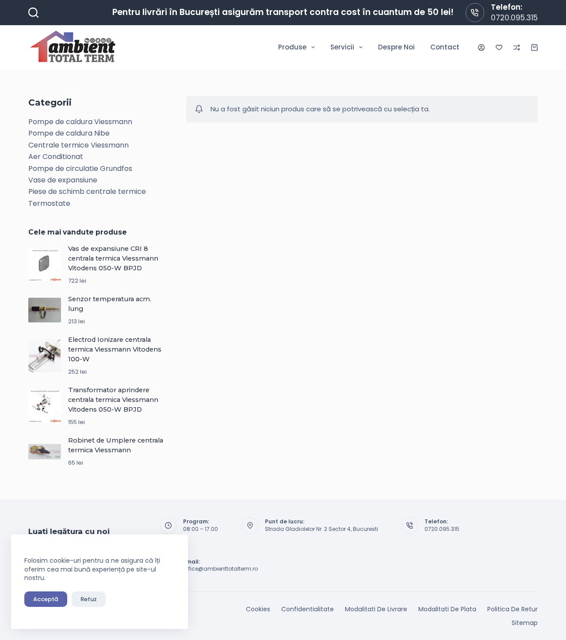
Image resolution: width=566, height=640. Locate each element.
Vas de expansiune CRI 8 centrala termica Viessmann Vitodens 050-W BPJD (113, 258)
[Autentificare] (481, 47)
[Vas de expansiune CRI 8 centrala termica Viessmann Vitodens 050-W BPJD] (44, 265)
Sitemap (525, 623)
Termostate (49, 203)
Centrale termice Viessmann (78, 145)
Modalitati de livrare (376, 609)
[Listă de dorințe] (499, 47)
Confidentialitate (307, 609)
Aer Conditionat (55, 156)
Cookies (258, 609)
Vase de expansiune (62, 180)
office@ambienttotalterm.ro (220, 568)
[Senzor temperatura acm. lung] (44, 310)
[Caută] (33, 13)
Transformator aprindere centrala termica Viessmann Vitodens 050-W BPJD (113, 399)
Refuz (88, 599)
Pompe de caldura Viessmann (80, 122)
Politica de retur (512, 609)
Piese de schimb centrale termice (87, 191)
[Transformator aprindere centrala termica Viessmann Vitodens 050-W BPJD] (44, 406)
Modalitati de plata (447, 609)
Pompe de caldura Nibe (69, 133)
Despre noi (396, 47)
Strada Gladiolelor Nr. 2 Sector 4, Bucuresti (321, 529)
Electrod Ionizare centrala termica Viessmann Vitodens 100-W (114, 349)
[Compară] (516, 47)
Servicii (342, 47)
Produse (292, 47)
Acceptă (45, 599)
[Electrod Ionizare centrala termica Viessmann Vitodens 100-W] (44, 355)
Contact (444, 47)
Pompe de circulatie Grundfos (80, 168)
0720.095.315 (514, 17)
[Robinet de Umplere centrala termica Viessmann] (44, 451)
